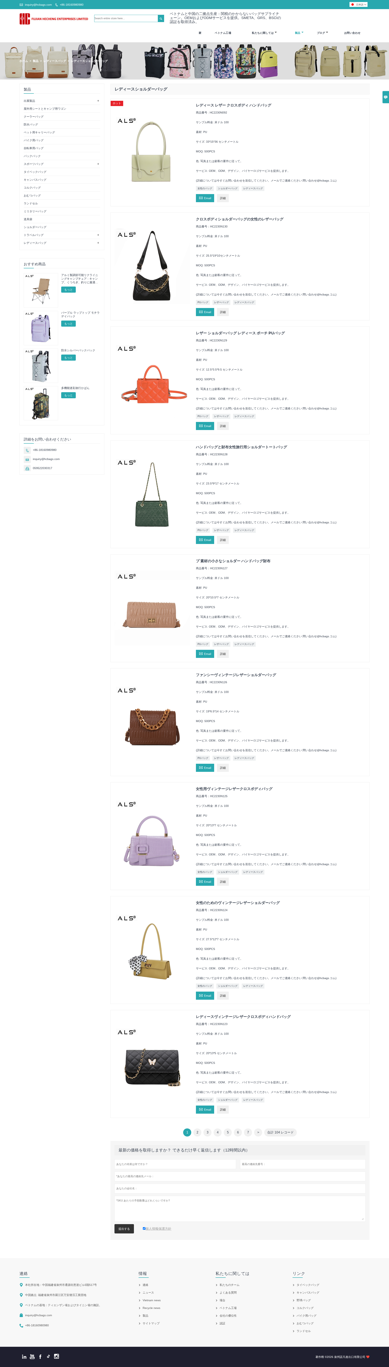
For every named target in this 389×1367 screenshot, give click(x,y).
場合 (222, 1300)
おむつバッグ (32, 195)
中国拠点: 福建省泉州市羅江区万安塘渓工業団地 (55, 1295)
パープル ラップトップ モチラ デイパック (80, 314)
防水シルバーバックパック (78, 350)
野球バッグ (304, 1300)
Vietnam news (152, 1300)
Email (205, 197)
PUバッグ (203, 302)
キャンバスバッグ (35, 179)
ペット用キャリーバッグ (39, 132)
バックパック (32, 156)
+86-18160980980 (71, 4)
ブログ (321, 32)
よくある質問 (228, 1292)
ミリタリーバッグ (35, 211)
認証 (222, 1323)
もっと (68, 289)
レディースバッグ (54, 61)
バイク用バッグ (34, 140)
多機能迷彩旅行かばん (75, 388)
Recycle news (151, 1308)
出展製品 (29, 100)
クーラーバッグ (34, 116)
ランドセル (31, 203)
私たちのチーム (229, 1284)
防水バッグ (31, 124)
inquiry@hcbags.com (38, 4)
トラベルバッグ (34, 235)
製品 (297, 32)
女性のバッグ (205, 188)
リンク (299, 1273)
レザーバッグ (221, 302)
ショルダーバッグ (227, 188)
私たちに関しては (263, 32)
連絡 (23, 1273)
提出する (124, 1228)
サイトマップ (151, 1323)
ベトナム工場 (223, 32)
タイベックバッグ (35, 171)
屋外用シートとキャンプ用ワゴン (45, 108)
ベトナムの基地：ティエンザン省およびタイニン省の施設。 (63, 1305)
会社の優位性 (228, 1315)
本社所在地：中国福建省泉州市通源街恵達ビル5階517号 (61, 1284)
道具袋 (28, 219)
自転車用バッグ (34, 148)
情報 (143, 1273)
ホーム (23, 61)
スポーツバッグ (34, 164)
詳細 (223, 198)
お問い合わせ (352, 32)
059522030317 (42, 468)
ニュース (148, 1292)
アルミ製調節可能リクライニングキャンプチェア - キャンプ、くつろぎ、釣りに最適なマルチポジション (79, 278)
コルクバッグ (32, 187)
